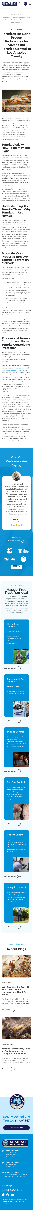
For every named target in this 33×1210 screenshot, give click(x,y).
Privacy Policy (13, 1201)
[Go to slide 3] (20, 537)
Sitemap (21, 1201)
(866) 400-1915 (9, 1157)
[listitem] (16, 501)
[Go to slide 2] (16, 537)
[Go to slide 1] (13, 537)
